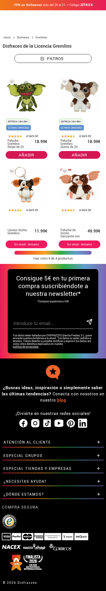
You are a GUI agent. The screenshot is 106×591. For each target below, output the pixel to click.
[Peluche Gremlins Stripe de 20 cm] (10, 83)
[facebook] (23, 423)
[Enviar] (89, 322)
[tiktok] (47, 423)
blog (61, 400)
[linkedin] (82, 423)
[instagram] (35, 423)
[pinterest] (71, 423)
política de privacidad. (26, 346)
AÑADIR (26, 154)
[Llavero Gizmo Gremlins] (10, 172)
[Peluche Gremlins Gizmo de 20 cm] (63, 83)
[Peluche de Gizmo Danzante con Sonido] (63, 172)
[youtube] (59, 423)
